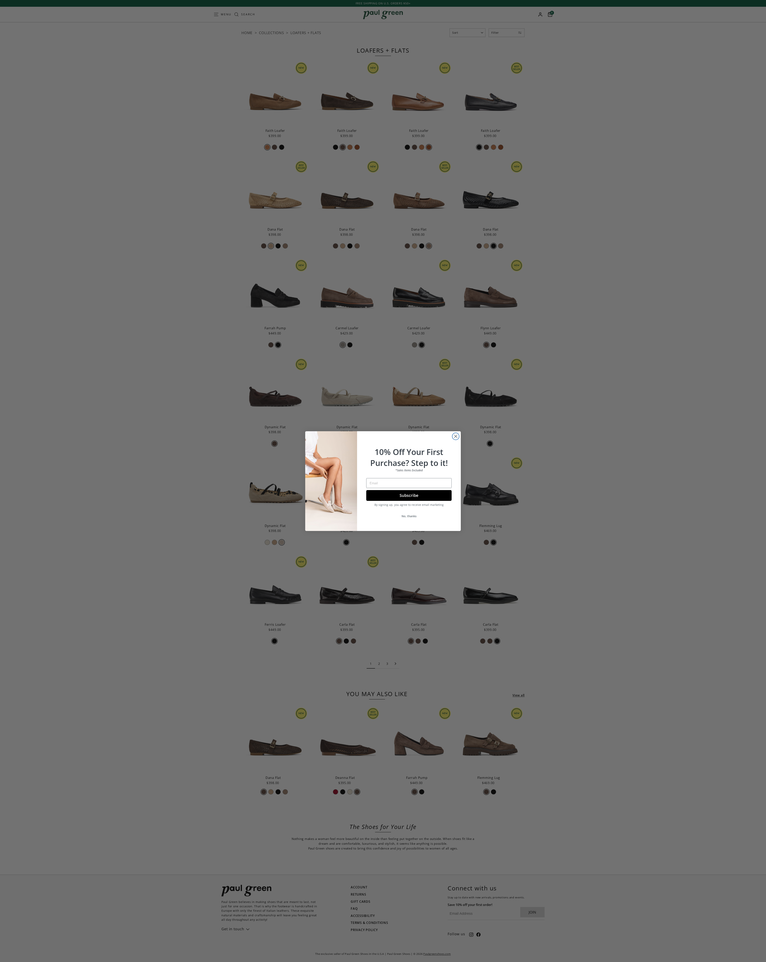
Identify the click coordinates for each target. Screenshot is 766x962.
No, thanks (409, 516)
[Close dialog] (455, 436)
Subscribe (409, 495)
